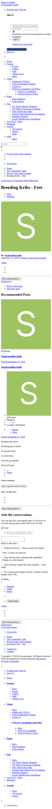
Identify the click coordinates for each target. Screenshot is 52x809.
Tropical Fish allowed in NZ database (28, 114)
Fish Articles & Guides (22, 111)
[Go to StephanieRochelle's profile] (26, 251)
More (14, 76)
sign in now (14, 523)
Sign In (16, 39)
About (9, 79)
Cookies (10, 651)
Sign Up (10, 52)
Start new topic (13, 288)
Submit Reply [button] (13, 601)
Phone (9, 591)
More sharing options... (11, 279)
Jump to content (8, 2)
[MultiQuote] (8, 470)
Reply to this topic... (10, 543)
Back (14, 689)
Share (4, 262)
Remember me (18, 34)
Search (15, 131)
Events (15, 66)
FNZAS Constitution (27, 91)
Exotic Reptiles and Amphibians (26, 119)
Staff (14, 71)
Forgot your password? (22, 44)
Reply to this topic (15, 286)
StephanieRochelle (13, 255)
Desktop (10, 586)
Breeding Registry (20, 116)
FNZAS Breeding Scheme (23, 84)
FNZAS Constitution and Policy (26, 89)
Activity (10, 126)
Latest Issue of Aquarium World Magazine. (20, 180)
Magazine (11, 124)
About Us (16, 86)
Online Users (18, 74)
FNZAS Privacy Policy (28, 94)
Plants (9, 96)
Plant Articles (18, 101)
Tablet (9, 589)
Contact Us (12, 649)
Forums (10, 64)
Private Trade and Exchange (33, 258)
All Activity (17, 129)
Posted (13, 362)
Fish (8, 104)
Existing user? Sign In (17, 9)
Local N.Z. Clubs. (15, 121)
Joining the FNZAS (21, 81)
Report (15, 429)
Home (9, 61)
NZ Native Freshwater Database (26, 109)
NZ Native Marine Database (24, 106)
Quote (9, 472)
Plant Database (18, 99)
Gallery (15, 69)
